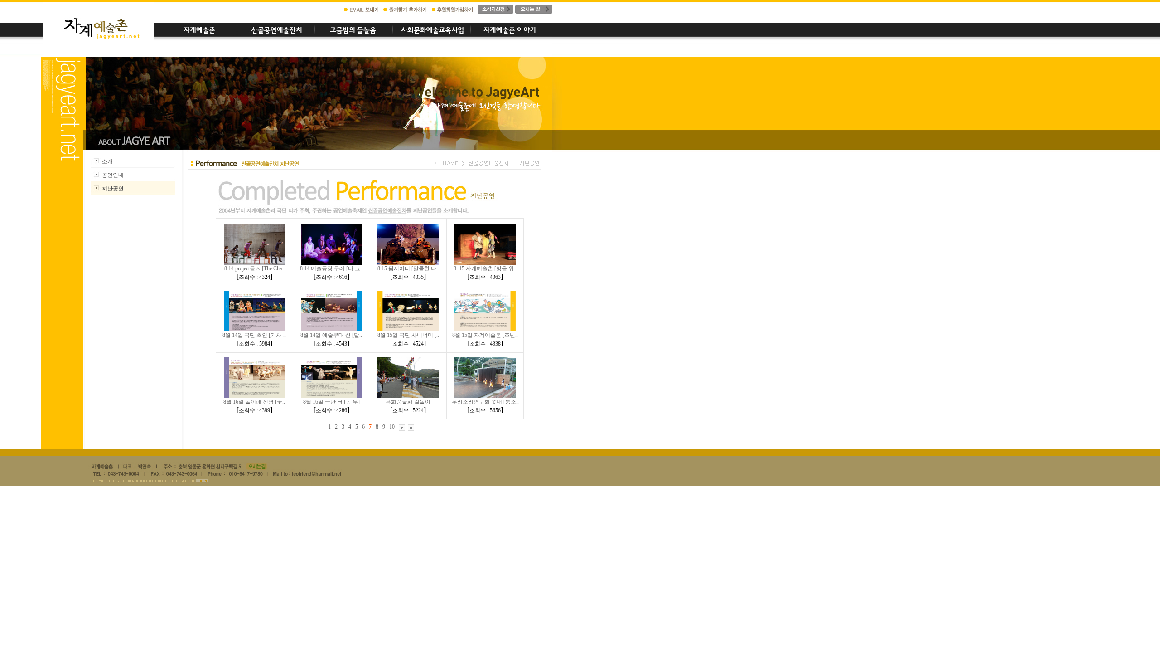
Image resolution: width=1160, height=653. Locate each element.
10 (392, 427)
